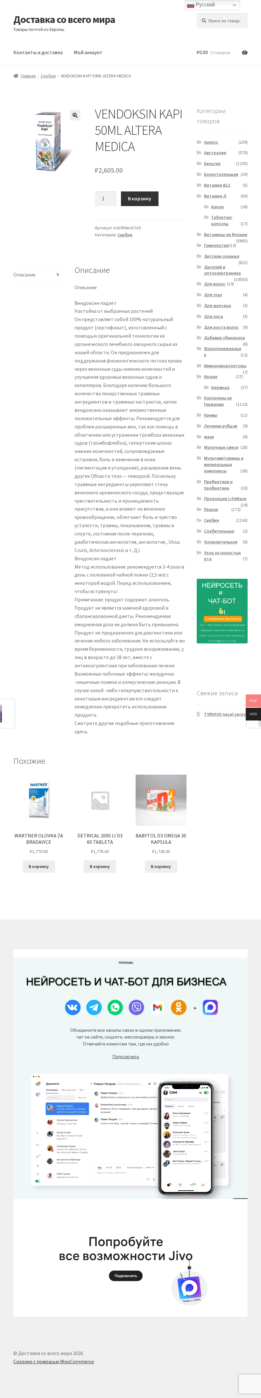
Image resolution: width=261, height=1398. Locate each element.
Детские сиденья (221, 256)
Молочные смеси (221, 447)
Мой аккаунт (88, 52)
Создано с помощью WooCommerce (53, 1361)
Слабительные (219, 531)
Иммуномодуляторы (225, 366)
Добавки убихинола (224, 338)
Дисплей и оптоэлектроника (222, 270)
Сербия (48, 76)
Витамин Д (215, 196)
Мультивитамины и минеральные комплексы (223, 464)
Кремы (210, 415)
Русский (204, 4)
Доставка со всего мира (64, 19)
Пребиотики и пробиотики (218, 485)
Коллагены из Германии (218, 401)
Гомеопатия (216, 245)
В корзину (139, 198)
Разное (211, 509)
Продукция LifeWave (225, 498)
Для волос (214, 284)
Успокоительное (220, 542)
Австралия (215, 152)
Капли (217, 207)
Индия (210, 376)
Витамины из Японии (225, 234)
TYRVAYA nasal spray (225, 714)
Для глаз (213, 295)
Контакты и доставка (38, 52)
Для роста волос (221, 327)
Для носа (213, 316)
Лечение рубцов (220, 426)
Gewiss (211, 142)
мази (209, 437)
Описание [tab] (24, 274)
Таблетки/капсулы (221, 220)
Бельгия (212, 163)
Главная (28, 76)
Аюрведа (220, 387)
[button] (75, 115)
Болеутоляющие (221, 174)
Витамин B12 (217, 185)
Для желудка (217, 305)
